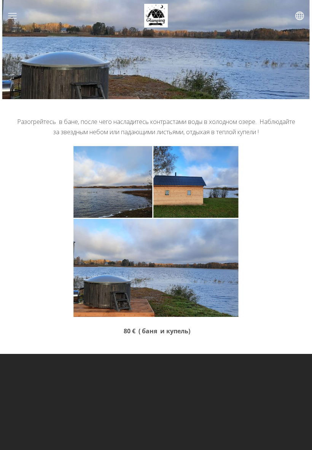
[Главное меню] (12, 15)
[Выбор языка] (299, 15)
